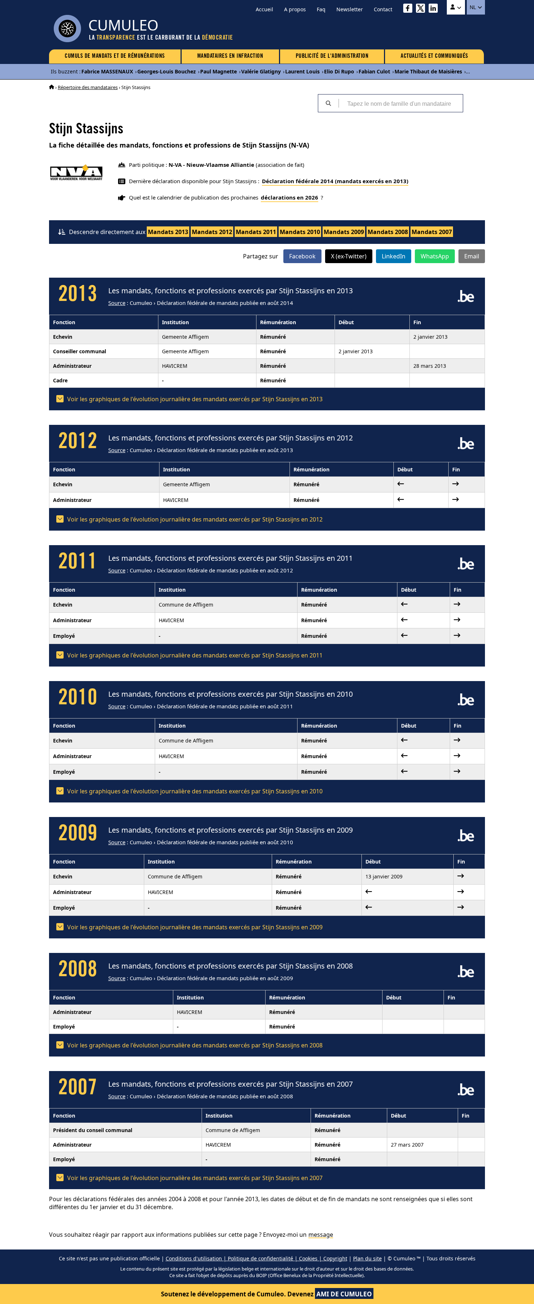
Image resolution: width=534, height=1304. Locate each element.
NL (473, 7)
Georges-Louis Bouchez (166, 71)
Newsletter (349, 9)
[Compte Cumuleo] (456, 7)
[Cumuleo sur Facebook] (409, 9)
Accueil (264, 9)
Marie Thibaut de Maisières (428, 71)
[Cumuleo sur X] (422, 9)
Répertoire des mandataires (88, 87)
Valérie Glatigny (261, 71)
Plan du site (367, 1258)
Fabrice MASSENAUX (107, 71)
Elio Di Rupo (339, 71)
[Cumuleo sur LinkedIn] (435, 9)
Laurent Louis (302, 71)
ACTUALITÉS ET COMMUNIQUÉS (434, 56)
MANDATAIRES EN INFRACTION (230, 56)
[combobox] (401, 103)
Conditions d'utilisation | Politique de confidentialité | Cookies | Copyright (256, 1258)
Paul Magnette (218, 71)
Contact (383, 9)
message (320, 1235)
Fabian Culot (374, 71)
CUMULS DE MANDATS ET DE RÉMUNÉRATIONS (115, 56)
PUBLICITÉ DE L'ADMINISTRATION (332, 56)
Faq (321, 9)
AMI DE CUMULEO (344, 1294)
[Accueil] (51, 87)
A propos (295, 9)
